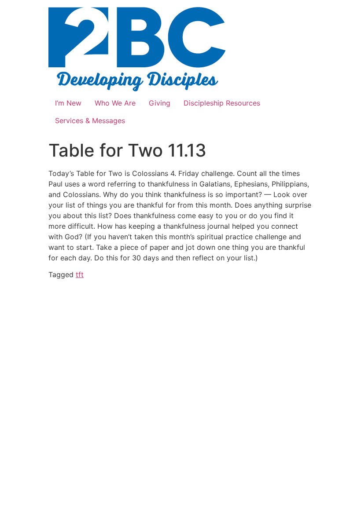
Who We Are (115, 103)
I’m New (68, 103)
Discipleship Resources (222, 103)
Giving (159, 103)
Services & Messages (90, 120)
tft (80, 274)
